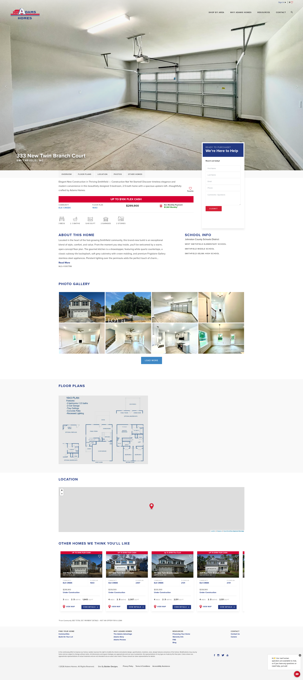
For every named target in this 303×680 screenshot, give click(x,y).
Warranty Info (178, 637)
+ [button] (62, 490)
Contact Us (235, 634)
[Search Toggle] (292, 12)
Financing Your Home (181, 634)
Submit (213, 209)
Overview (67, 174)
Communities (64, 634)
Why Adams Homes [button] (241, 12)
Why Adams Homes (123, 631)
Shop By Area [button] (216, 12)
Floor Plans (84, 174)
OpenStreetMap (228, 531)
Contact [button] (281, 12)
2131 (183, 583)
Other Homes (135, 174)
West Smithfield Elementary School (205, 244)
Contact (235, 631)
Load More (151, 360)
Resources (178, 631)
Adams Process (120, 640)
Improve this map (238, 531)
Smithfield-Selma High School (202, 253)
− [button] (62, 493)
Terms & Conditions (143, 666)
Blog (174, 642)
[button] (216, 12)
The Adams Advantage (123, 634)
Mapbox (219, 531)
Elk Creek (65, 207)
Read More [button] (64, 262)
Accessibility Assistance (161, 666)
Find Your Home (66, 631)
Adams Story (119, 637)
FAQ (174, 640)
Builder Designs (111, 666)
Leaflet (213, 531)
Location (102, 174)
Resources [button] (263, 12)
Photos (118, 174)
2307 (138, 583)
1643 (95, 207)
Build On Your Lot (66, 637)
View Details (89, 607)
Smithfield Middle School (199, 249)
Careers (234, 637)
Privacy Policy (128, 666)
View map (70, 607)
